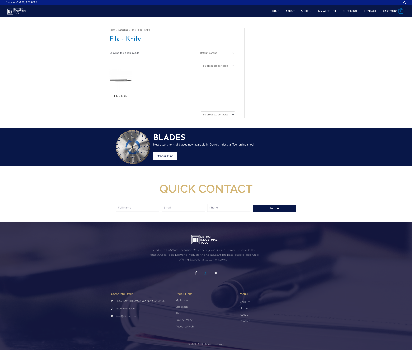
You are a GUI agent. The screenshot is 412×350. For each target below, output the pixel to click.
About (244, 314)
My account (183, 300)
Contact (245, 321)
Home (112, 30)
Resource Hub (184, 326)
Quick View (120, 89)
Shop (178, 313)
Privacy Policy (183, 320)
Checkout (181, 306)
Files (133, 30)
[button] (404, 2)
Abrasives (123, 30)
